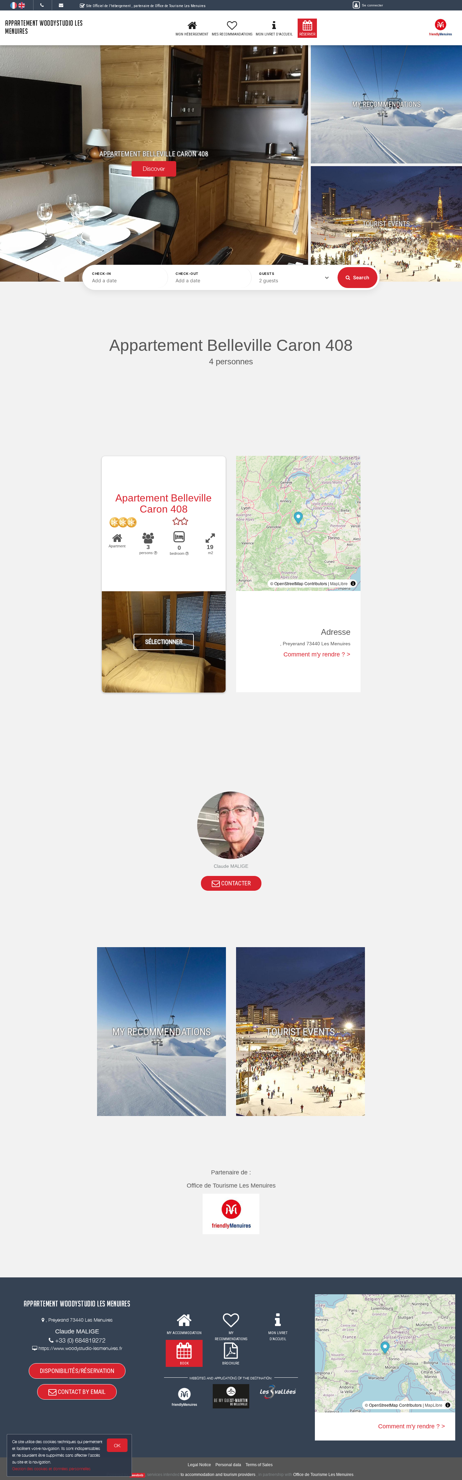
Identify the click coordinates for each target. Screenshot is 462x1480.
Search (360, 277)
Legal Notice (199, 1464)
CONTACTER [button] (235, 883)
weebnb (137, 1475)
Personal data (228, 1464)
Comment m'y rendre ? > (316, 654)
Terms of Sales (259, 1464)
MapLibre (339, 583)
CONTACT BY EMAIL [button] (81, 1391)
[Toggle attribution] (353, 583)
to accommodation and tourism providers (218, 1474)
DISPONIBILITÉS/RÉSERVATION (77, 1370)
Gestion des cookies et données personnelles (51, 1468)
